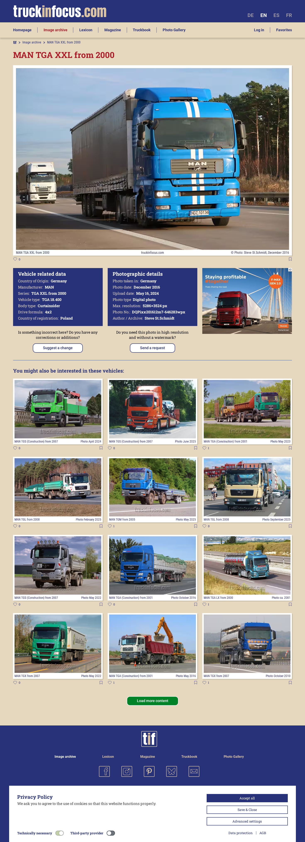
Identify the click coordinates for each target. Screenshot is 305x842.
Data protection (240, 833)
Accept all (247, 798)
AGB (262, 833)
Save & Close (247, 809)
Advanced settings (247, 821)
